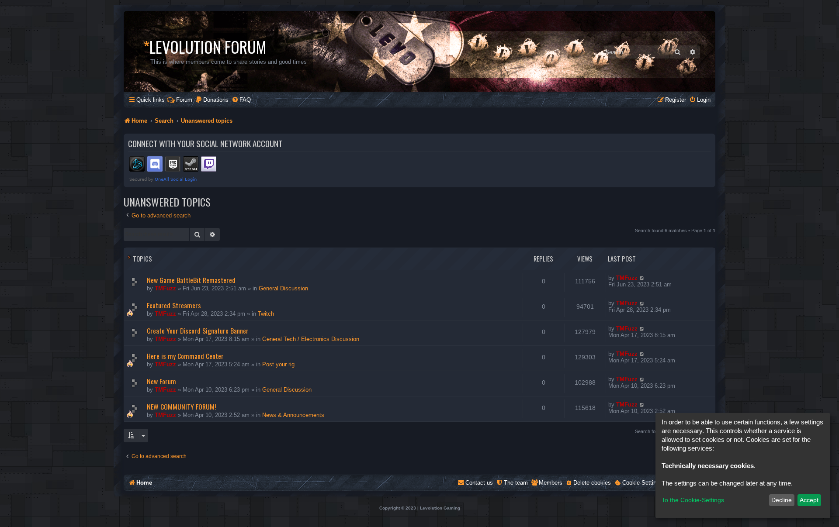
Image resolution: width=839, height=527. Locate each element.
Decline (781, 499)
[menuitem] (212, 99)
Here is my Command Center (185, 356)
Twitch (266, 313)
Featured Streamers (174, 305)
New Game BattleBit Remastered (191, 280)
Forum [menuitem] (184, 99)
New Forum (161, 381)
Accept (809, 499)
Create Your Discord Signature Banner (198, 330)
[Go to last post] (642, 278)
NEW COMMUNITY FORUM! (181, 406)
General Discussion (283, 288)
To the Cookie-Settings (693, 499)
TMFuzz (165, 288)
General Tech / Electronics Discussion (310, 339)
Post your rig (278, 364)
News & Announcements (293, 415)
